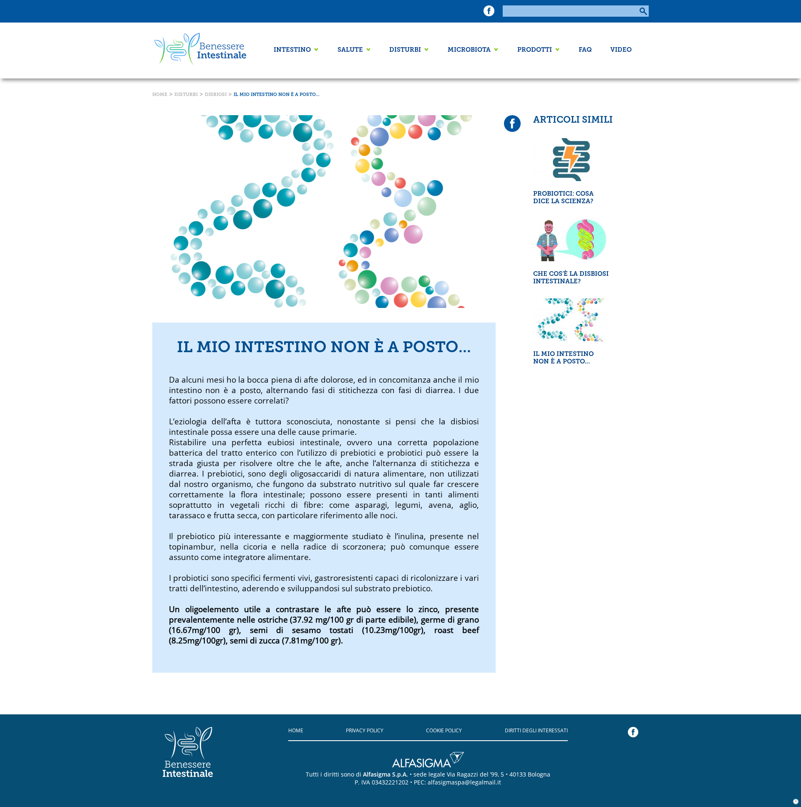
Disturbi (405, 50)
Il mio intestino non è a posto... (277, 95)
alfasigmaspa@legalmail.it (464, 782)
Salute (350, 50)
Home (159, 95)
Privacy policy (364, 730)
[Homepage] (198, 50)
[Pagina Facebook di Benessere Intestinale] (489, 13)
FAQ (585, 50)
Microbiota (469, 50)
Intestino (292, 50)
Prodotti (534, 50)
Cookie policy (444, 730)
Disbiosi (216, 95)
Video (621, 50)
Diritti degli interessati (536, 730)
